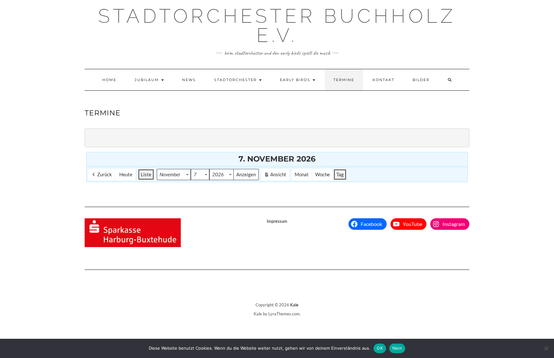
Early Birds (296, 80)
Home (109, 80)
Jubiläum (148, 80)
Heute (125, 174)
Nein (397, 348)
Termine (343, 80)
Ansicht (276, 175)
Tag (340, 174)
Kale (294, 304)
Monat (302, 174)
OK (380, 348)
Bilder (421, 80)
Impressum (277, 221)
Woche (322, 174)
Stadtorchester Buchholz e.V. (277, 25)
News (189, 80)
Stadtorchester (236, 80)
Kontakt (383, 80)
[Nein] (546, 348)
